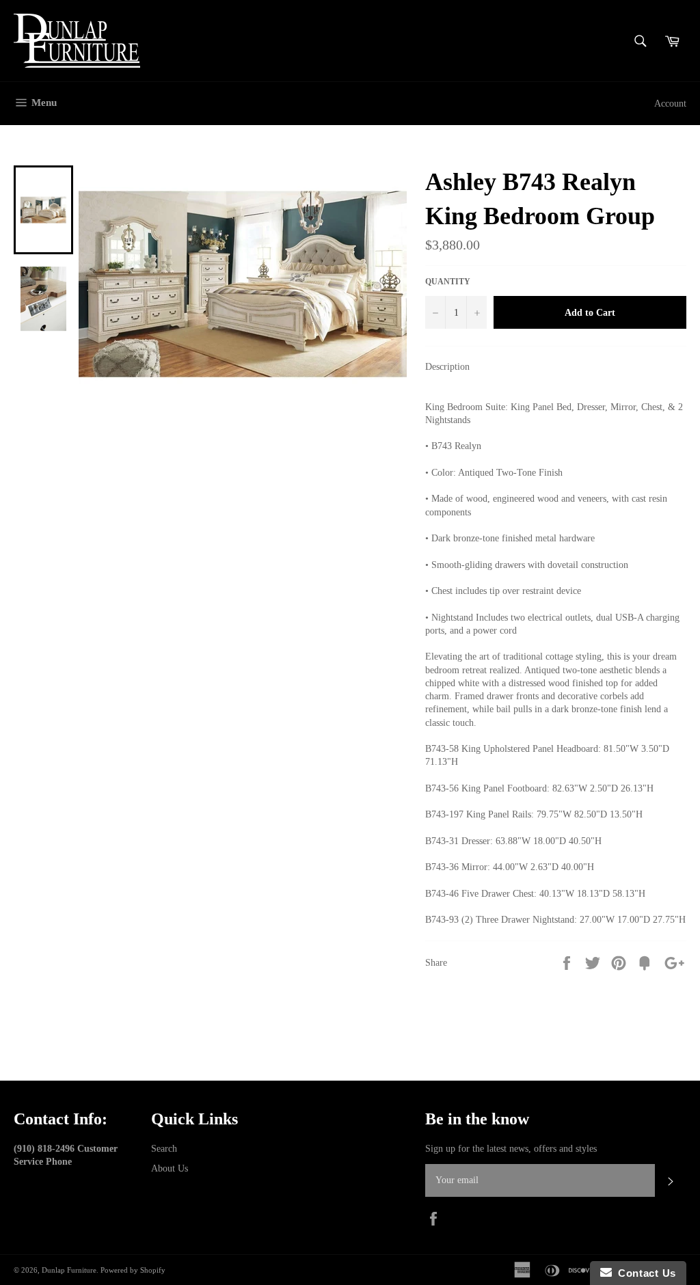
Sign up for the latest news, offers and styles (511, 1149)
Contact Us (644, 1273)
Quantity (447, 281)
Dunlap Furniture (69, 1270)
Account (670, 103)
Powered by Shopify (132, 1270)
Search (164, 1149)
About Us (169, 1168)
